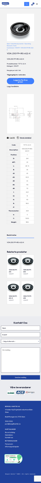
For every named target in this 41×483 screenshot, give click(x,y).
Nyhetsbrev (9, 435)
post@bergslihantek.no (13, 424)
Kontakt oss (9, 437)
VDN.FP (17, 48)
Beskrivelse (11, 235)
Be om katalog (10, 432)
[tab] (20, 235)
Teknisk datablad (25, 138)
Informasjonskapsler (12, 447)
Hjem (8, 43)
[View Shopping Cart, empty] (32, 5)
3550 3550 (9, 421)
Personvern (9, 444)
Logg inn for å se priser (20, 81)
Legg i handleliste (13, 86)
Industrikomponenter (17, 43)
